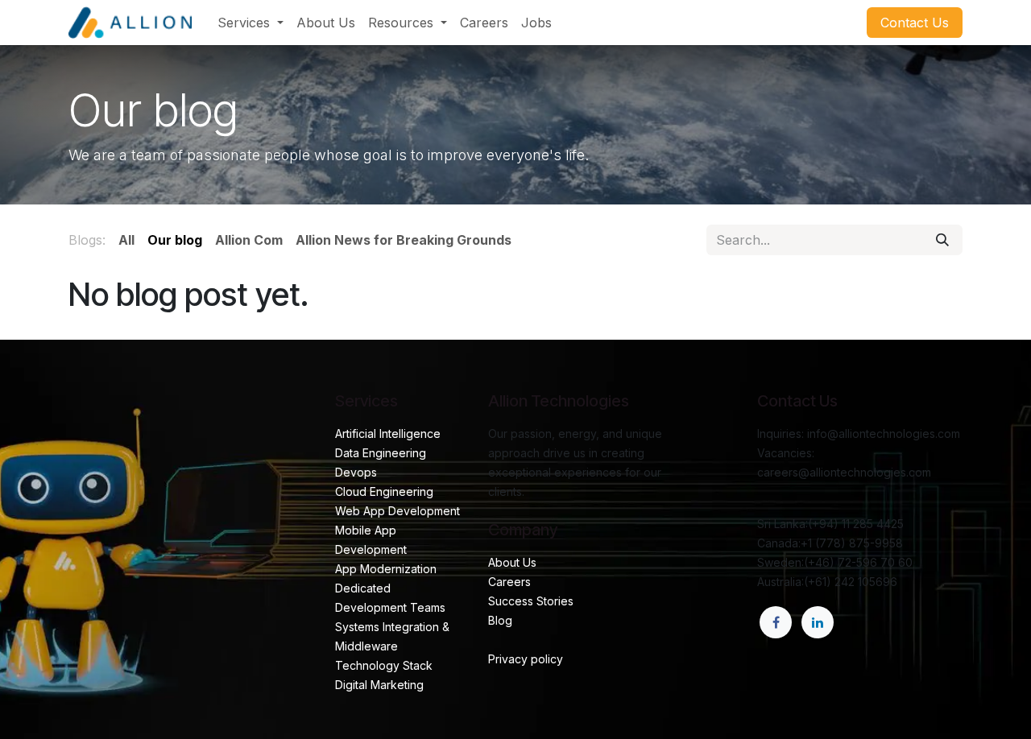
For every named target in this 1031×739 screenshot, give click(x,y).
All (126, 240)
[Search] (942, 240)
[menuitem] (250, 22)
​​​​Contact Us (914, 22)
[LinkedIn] (817, 622)
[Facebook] (776, 622)
